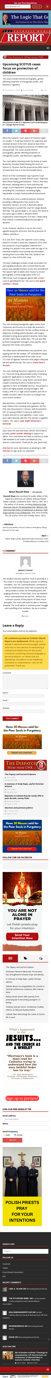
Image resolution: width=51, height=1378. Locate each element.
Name (5, 692)
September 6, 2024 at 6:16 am (25, 573)
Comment (7, 673)
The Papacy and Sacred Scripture (20, 774)
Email (5, 700)
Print (45, 90)
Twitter (5, 1268)
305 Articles (37, 492)
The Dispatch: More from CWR (25, 765)
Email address (9, 1115)
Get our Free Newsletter (25, 3)
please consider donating (20, 433)
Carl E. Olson (11, 777)
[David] (5, 1338)
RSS (4, 1276)
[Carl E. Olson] (5, 1290)
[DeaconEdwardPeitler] (5, 1313)
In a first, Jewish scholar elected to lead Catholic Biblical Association (24, 1301)
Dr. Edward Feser (13, 811)
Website (6, 708)
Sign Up (37, 6)
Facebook (6, 1264)
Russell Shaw (28, 90)
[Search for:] (25, 1251)
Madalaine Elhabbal (13, 801)
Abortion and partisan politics (19, 807)
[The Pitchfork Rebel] (5, 1300)
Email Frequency (10, 1131)
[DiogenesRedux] (5, 1327)
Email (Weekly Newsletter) (13, 1272)
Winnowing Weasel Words (36, 1289)
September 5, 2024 (12, 90)
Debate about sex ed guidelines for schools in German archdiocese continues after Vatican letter (25, 989)
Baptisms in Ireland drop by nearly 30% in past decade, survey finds (24, 796)
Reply (26, 616)
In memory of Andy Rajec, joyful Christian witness (24, 785)
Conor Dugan (11, 789)
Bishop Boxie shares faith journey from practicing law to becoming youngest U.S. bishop (23, 999)
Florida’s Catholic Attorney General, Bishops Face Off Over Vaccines (25, 1315)
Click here (7, 448)
